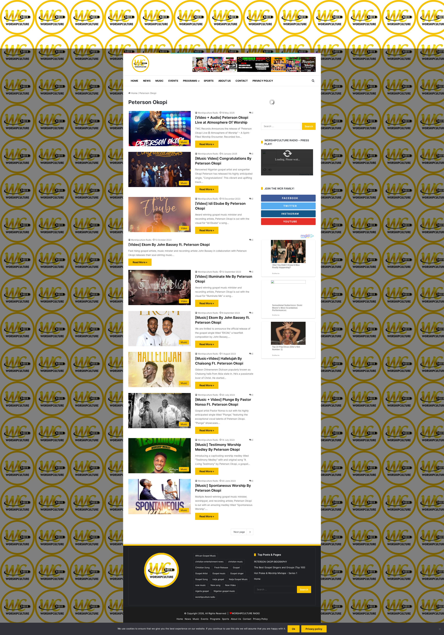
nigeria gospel (202, 591)
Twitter (290, 205)
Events (173, 80)
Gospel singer (237, 573)
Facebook (289, 198)
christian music (235, 561)
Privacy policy (314, 628)
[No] (439, 629)
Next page (239, 531)
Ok (293, 628)
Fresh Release (221, 567)
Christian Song (202, 567)
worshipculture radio (205, 597)
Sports (209, 80)
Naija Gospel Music (238, 579)
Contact (242, 80)
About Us (224, 80)
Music (159, 80)
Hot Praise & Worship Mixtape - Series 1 (275, 573)
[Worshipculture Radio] (138, 63)
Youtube (289, 221)
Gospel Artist (201, 573)
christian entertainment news (209, 561)
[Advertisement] (104, 24)
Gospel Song (201, 579)
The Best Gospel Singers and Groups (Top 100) (279, 567)
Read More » (206, 144)
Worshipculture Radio (208, 112)
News (147, 80)
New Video (230, 585)
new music (200, 585)
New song (215, 585)
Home (134, 80)
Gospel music (218, 573)
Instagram (289, 213)
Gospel (236, 567)
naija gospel (218, 579)
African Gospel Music (205, 555)
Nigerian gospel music (224, 591)
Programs (190, 80)
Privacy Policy (263, 80)
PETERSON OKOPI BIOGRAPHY (270, 561)
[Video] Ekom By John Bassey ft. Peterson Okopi (169, 245)
